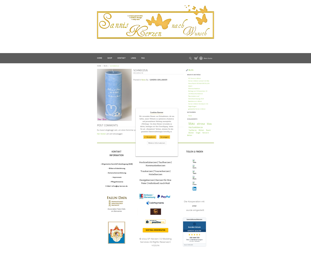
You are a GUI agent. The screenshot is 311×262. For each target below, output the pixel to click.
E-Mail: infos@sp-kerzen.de (117, 186)
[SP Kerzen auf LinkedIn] (194, 188)
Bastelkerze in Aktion (195, 101)
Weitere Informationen (156, 143)
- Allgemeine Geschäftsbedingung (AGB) (116, 164)
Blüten (201, 130)
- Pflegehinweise (116, 182)
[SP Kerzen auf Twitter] (194, 172)
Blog (106, 66)
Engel (198, 133)
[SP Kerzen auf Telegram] (194, 161)
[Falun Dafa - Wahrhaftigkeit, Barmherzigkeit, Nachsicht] (116, 204)
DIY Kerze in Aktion (194, 78)
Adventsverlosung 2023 (196, 99)
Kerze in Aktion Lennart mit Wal (198, 81)
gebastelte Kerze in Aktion (196, 109)
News (143, 80)
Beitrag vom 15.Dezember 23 (197, 91)
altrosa (201, 123)
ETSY (194, 206)
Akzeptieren (150, 137)
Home (99, 66)
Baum (208, 130)
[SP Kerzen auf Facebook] (194, 183)
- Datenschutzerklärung (116, 173)
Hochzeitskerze (196, 127)
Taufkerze (193, 130)
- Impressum (116, 177)
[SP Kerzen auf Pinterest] (194, 178)
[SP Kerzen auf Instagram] (194, 167)
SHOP (109, 58)
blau (192, 124)
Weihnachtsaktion (194, 89)
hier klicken (101, 134)
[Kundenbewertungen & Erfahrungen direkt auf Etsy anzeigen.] (194, 232)
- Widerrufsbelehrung (116, 168)
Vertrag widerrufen (155, 230)
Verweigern (164, 137)
